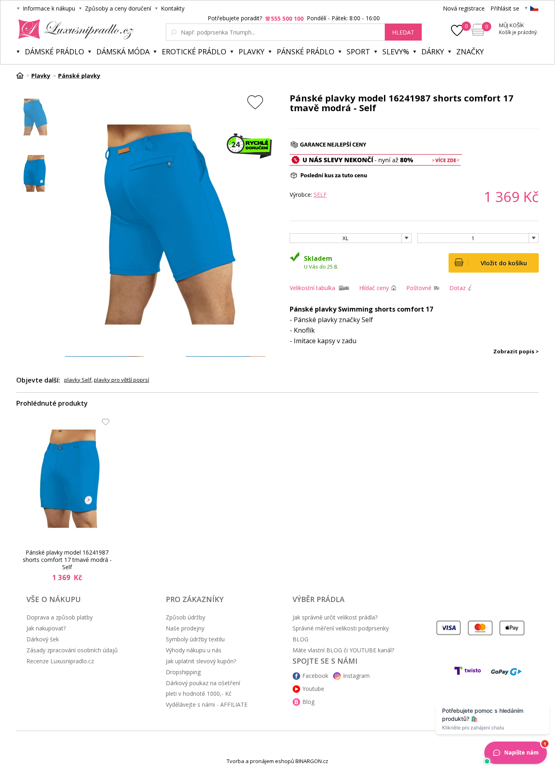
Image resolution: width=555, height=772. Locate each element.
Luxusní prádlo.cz (74, 29)
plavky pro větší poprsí (121, 379)
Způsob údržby (185, 617)
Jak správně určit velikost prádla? (335, 617)
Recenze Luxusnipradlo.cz (60, 661)
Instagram (356, 676)
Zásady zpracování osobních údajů (72, 650)
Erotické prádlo (194, 51)
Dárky (432, 51)
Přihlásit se (504, 8)
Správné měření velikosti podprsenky (341, 628)
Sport (358, 51)
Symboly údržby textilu (195, 639)
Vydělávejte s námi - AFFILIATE (206, 704)
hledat (403, 32)
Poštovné (418, 288)
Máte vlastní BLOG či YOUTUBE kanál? (343, 650)
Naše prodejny (185, 628)
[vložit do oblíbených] (255, 102)
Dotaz (457, 288)
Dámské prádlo (54, 51)
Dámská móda (123, 51)
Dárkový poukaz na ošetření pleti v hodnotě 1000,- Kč (203, 688)
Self (320, 194)
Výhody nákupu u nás (193, 650)
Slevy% (395, 51)
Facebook (315, 676)
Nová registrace (464, 8)
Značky (470, 51)
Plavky (251, 51)
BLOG (300, 639)
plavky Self (77, 379)
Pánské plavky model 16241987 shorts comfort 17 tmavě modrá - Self (67, 560)
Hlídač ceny (374, 288)
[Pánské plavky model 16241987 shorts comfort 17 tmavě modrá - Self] (69, 479)
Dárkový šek (42, 639)
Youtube (313, 688)
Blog (308, 701)
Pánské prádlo (305, 51)
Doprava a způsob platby (59, 617)
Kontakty (172, 8)
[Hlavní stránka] (22, 75)
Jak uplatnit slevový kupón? (201, 661)
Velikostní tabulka (312, 288)
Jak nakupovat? (46, 628)
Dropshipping (183, 672)
